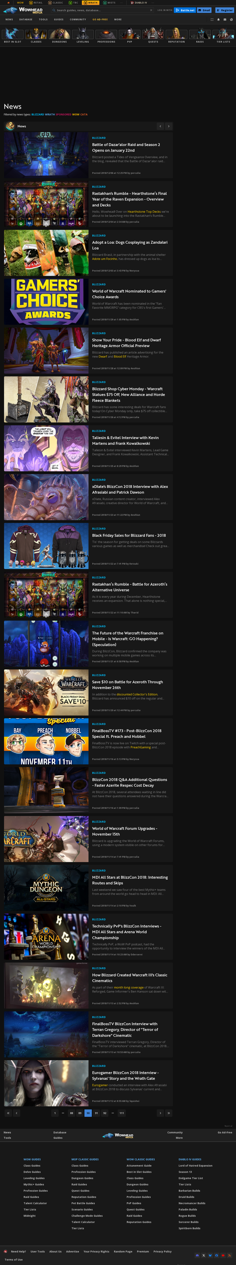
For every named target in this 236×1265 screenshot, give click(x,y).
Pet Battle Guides (83, 1203)
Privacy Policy (163, 1251)
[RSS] (229, 1255)
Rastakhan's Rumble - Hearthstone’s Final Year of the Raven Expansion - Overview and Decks (129, 199)
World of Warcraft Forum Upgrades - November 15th (124, 831)
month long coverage (129, 987)
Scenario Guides (82, 1209)
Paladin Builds (188, 1209)
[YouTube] (223, 1255)
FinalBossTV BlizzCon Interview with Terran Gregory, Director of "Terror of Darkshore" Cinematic (125, 1029)
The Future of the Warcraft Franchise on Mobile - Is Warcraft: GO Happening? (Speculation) (127, 638)
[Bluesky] (210, 1255)
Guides (58, 19)
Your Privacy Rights (96, 1251)
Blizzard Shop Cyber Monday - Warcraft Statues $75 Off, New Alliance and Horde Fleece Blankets (128, 394)
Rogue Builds (187, 1215)
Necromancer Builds (192, 1203)
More (179, 1137)
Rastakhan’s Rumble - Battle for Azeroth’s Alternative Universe (129, 587)
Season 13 (185, 1172)
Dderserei (137, 954)
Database (25, 19)
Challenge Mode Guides (87, 1215)
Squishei (134, 1101)
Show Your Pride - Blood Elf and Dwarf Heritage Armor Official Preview (126, 343)
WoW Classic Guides (141, 1159)
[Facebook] (216, 1255)
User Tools (38, 1251)
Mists (111, 2)
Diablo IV (141, 2)
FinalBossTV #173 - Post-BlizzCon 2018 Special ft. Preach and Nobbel (127, 733)
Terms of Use (14, 1259)
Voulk (132, 905)
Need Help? (18, 1251)
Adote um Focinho (104, 259)
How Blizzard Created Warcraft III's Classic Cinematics (129, 978)
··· (121, 2)
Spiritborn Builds (189, 1228)
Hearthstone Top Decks (144, 212)
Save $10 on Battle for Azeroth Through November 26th (127, 684)
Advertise (72, 1251)
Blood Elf (120, 356)
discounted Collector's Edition (137, 694)
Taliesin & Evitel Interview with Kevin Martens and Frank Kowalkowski (125, 440)
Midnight (30, 1215)
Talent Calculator (35, 1203)
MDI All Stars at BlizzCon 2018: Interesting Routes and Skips (130, 880)
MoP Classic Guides (85, 1159)
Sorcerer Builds (189, 1222)
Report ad (228, 1126)
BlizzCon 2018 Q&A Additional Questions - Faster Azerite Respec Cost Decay (129, 782)
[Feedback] (225, 19)
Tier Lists (30, 1209)
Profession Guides (36, 1190)
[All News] (8, 3)
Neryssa (134, 270)
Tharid (134, 612)
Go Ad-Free (100, 19)
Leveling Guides (34, 1178)
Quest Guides (80, 1190)
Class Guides (32, 1165)
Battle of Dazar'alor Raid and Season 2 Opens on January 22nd (126, 147)
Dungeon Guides (82, 1178)
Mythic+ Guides (34, 1184)
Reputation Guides (84, 1197)
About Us (55, 1251)
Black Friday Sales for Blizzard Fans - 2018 (129, 535)
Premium (143, 1251)
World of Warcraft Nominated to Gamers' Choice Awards (129, 294)
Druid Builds (186, 1197)
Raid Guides (31, 1197)
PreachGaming (141, 747)
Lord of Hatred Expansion (195, 1165)
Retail (38, 2)
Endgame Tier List (191, 1178)
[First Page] (8, 1113)
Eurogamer (100, 1085)
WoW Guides (32, 1159)
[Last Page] (168, 1113)
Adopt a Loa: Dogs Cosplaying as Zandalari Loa (130, 245)
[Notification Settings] (218, 19)
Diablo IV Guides (190, 1159)
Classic (58, 2)
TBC (75, 2)
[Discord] (197, 1255)
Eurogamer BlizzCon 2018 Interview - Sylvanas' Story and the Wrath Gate (125, 1075)
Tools (7, 1137)
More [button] (118, 19)
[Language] (231, 19)
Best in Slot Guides (139, 1172)
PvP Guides (134, 1203)
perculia (135, 173)
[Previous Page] (160, 126)
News (9, 19)
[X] (203, 1255)
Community (78, 19)
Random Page (123, 1251)
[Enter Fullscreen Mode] (212, 19)
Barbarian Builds (189, 1190)
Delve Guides (32, 1172)
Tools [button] (43, 19)
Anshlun (134, 319)
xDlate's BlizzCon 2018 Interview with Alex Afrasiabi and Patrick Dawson (130, 489)
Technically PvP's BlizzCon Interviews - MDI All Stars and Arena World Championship (126, 931)
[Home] (24, 10)
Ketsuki (133, 563)
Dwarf (103, 356)
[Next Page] (168, 126)
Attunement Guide (139, 1165)
